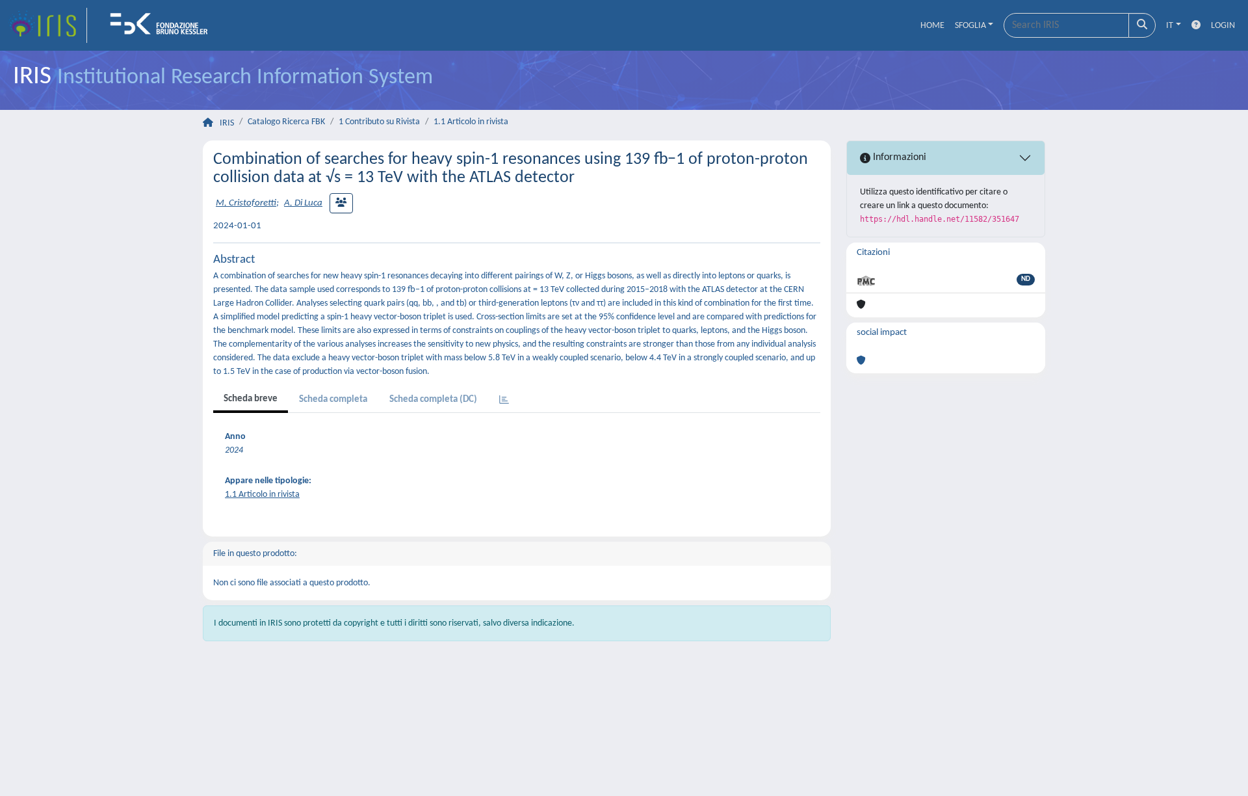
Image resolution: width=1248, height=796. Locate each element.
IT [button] (1169, 26)
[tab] (504, 401)
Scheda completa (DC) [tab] (433, 400)
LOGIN (1223, 26)
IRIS (227, 123)
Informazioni (898, 157)
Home (932, 26)
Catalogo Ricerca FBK (286, 122)
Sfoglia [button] (970, 26)
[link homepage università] (163, 25)
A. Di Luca (303, 203)
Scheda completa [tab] (333, 400)
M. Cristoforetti (246, 203)
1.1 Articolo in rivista (471, 122)
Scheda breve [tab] (251, 399)
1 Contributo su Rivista (379, 122)
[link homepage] (47, 25)
